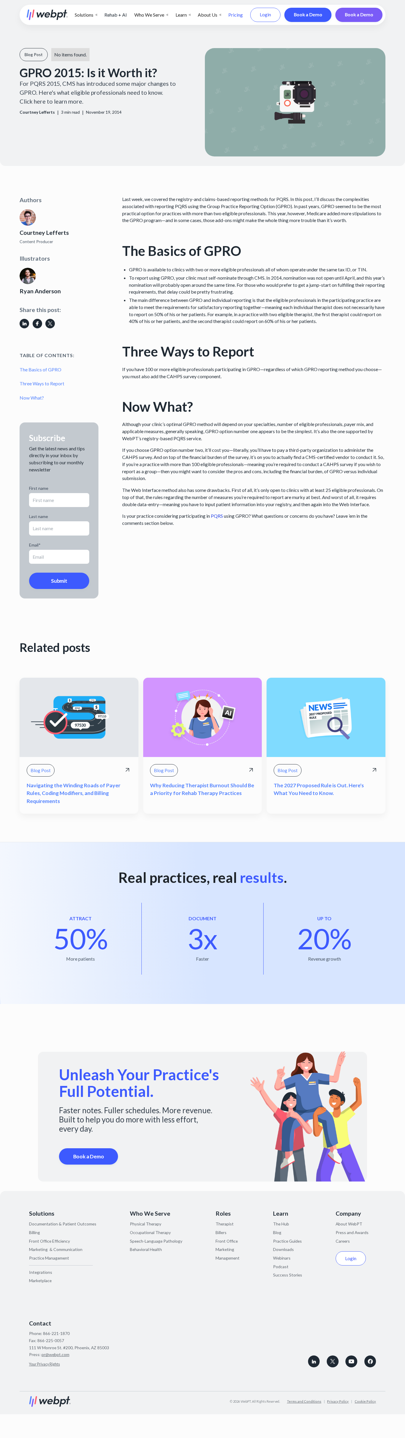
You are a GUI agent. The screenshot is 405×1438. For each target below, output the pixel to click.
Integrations (40, 1272)
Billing (34, 1232)
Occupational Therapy (150, 1232)
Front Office (227, 1241)
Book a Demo (308, 14)
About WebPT (349, 1223)
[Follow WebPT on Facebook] (370, 1361)
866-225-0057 (50, 1340)
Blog (277, 1232)
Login (265, 14)
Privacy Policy (338, 1401)
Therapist (225, 1223)
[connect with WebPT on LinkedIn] (314, 1361)
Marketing (225, 1249)
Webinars (282, 1257)
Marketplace (40, 1280)
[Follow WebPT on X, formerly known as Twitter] (333, 1361)
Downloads (283, 1249)
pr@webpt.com (55, 1354)
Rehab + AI (115, 15)
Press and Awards (352, 1232)
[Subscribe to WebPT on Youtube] (351, 1361)
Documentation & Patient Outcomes (62, 1223)
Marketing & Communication (55, 1249)
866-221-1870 (56, 1333)
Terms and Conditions (304, 1401)
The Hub (281, 1223)
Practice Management (49, 1257)
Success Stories (287, 1274)
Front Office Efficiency (49, 1241)
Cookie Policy (365, 1401)
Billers (221, 1232)
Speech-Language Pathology (156, 1241)
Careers (343, 1241)
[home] (47, 14)
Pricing (235, 15)
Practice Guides (287, 1241)
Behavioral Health (146, 1249)
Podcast (280, 1266)
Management (228, 1257)
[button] (86, 15)
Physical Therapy (145, 1223)
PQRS (217, 516)
